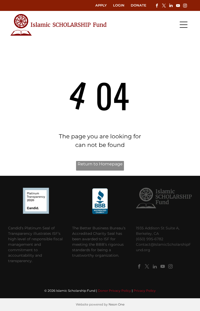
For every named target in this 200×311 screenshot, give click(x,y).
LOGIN (118, 5)
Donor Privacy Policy (114, 291)
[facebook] (157, 6)
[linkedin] (171, 6)
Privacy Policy (145, 291)
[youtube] (178, 6)
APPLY (101, 5)
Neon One (116, 304)
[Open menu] (184, 25)
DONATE (138, 5)
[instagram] (185, 6)
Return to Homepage (100, 163)
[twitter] (164, 6)
